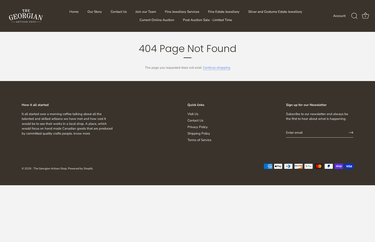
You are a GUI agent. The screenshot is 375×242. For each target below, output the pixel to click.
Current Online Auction (157, 20)
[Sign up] (351, 132)
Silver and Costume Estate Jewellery (275, 12)
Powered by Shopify (80, 169)
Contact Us (119, 12)
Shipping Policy (199, 133)
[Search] (354, 16)
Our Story (94, 12)
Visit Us (193, 114)
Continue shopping (216, 67)
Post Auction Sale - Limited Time (207, 20)
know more (82, 133)
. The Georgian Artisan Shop (49, 169)
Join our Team (145, 12)
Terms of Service (199, 140)
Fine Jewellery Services (182, 12)
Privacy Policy (198, 127)
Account (339, 16)
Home (74, 12)
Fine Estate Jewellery (223, 12)
